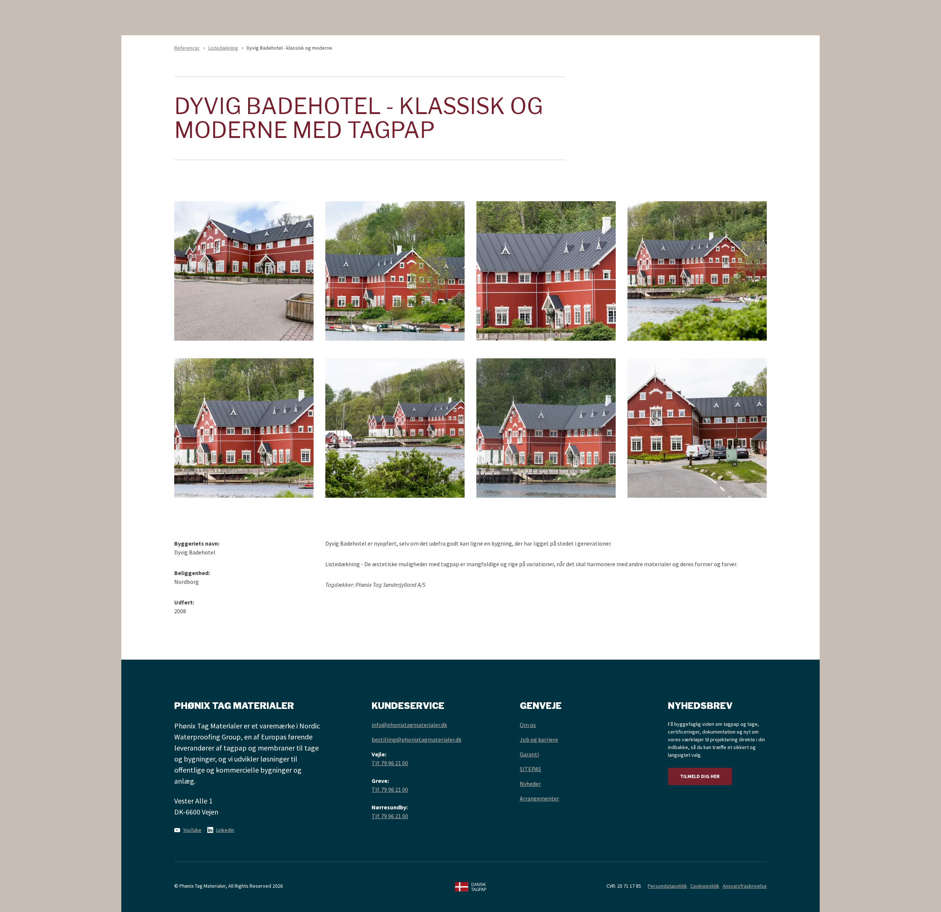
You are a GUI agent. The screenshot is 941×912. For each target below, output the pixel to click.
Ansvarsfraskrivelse (745, 886)
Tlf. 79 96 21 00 (390, 763)
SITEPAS (530, 769)
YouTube (192, 830)
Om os (528, 724)
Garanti (529, 754)
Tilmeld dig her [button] (700, 776)
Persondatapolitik (667, 886)
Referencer (187, 48)
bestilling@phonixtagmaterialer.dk (416, 739)
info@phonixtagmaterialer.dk (409, 724)
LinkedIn (225, 830)
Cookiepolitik (704, 886)
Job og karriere (539, 739)
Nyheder (530, 783)
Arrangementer (539, 798)
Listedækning (223, 48)
